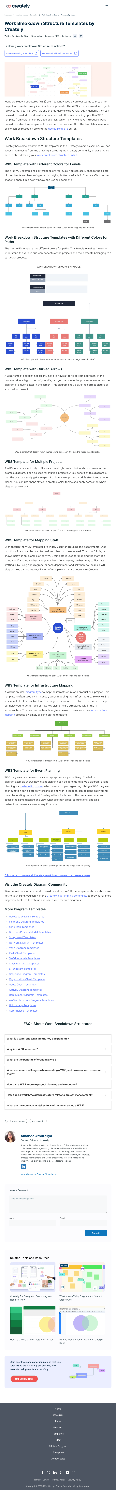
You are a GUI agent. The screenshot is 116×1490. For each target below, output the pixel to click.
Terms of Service (41, 1479)
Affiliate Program (58, 1446)
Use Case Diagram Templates (26, 916)
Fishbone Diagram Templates (26, 921)
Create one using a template (19, 53)
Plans (58, 1421)
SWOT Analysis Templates (24, 958)
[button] (106, 6)
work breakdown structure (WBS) (57, 155)
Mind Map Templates (21, 926)
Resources (8, 15)
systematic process (31, 786)
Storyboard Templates (22, 937)
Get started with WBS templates (57, 53)
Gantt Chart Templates (23, 984)
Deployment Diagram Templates (28, 994)
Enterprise (58, 1452)
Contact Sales (58, 1458)
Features (58, 1427)
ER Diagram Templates (22, 968)
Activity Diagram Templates (25, 989)
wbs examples (18, 1121)
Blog (58, 1439)
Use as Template (58, 128)
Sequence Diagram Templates (27, 974)
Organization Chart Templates (27, 979)
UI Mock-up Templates (22, 1005)
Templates (58, 1433)
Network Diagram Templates (26, 942)
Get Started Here (24, 1378)
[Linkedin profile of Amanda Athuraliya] (23, 1166)
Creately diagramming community (67, 895)
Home (58, 1408)
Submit (96, 1233)
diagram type (34, 691)
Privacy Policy (58, 1479)
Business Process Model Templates (30, 932)
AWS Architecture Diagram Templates (31, 1000)
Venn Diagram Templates (24, 947)
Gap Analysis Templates (23, 1010)
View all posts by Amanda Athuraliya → (39, 1174)
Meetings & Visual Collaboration (26, 15)
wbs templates (38, 1121)
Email (62, 1218)
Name (11, 1218)
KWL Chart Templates (22, 953)
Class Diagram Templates (24, 963)
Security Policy (74, 1479)
